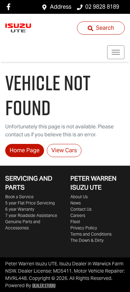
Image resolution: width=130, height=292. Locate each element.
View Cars (64, 150)
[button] (115, 52)
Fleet (75, 221)
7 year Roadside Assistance (31, 215)
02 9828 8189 (102, 6)
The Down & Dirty (87, 240)
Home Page (25, 150)
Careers (77, 215)
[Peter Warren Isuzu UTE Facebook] (10, 6)
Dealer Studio (43, 285)
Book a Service (19, 196)
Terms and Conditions (91, 234)
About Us (79, 196)
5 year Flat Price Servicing (30, 203)
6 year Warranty (19, 209)
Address (60, 6)
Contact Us (81, 209)
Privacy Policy (83, 227)
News (75, 203)
